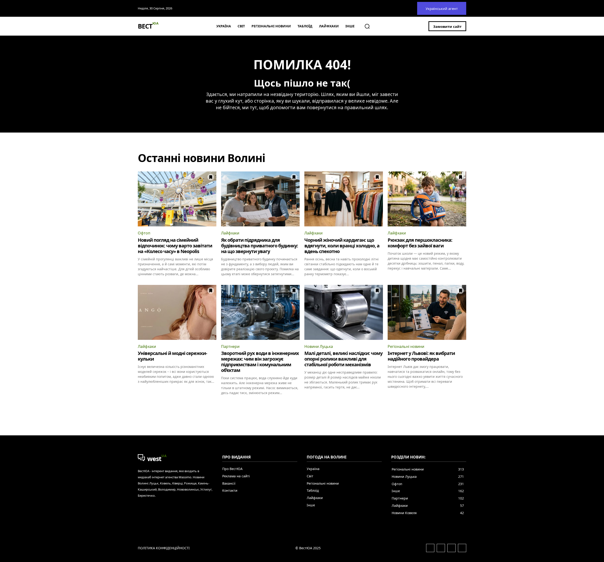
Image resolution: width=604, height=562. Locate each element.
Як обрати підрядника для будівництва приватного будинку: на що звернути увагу (259, 245)
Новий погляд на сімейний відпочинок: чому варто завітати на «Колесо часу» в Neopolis (175, 245)
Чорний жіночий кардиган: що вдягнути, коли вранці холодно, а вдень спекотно (341, 245)
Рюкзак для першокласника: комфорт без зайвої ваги (420, 243)
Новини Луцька (318, 346)
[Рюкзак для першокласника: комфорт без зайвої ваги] (427, 198)
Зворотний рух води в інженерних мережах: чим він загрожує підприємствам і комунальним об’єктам (260, 361)
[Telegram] (451, 548)
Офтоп (144, 233)
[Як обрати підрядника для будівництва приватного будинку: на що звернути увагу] (260, 198)
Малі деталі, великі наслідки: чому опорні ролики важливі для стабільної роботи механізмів (343, 359)
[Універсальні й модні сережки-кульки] (177, 312)
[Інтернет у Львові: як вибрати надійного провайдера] (427, 312)
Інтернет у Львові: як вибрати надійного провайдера (421, 356)
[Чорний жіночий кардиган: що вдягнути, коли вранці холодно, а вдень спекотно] (343, 198)
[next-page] (463, 403)
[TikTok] (462, 548)
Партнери (230, 346)
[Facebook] (430, 548)
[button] (367, 26)
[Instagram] (441, 548)
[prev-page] (141, 403)
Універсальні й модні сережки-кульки (172, 356)
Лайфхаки (230, 233)
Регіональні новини (406, 346)
